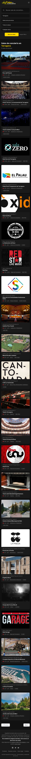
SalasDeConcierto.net (10, 733)
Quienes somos (12, 751)
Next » (26, 725)
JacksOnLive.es (6, 735)
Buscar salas (11, 34)
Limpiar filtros (23, 34)
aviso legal (17, 744)
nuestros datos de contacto (18, 742)
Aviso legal (20, 751)
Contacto (4, 751)
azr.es (16, 755)
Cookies (26, 751)
